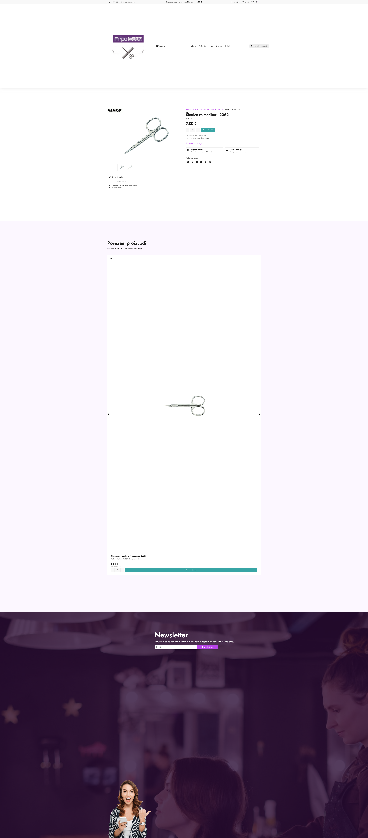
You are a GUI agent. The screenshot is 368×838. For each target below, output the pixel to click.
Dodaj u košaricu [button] (191, 570)
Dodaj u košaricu (208, 130)
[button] (169, 111)
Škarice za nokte (217, 109)
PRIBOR (195, 109)
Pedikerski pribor (205, 109)
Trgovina (161, 46)
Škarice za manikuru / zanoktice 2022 (128, 555)
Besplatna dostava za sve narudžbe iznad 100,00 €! (184, 2)
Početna (188, 109)
